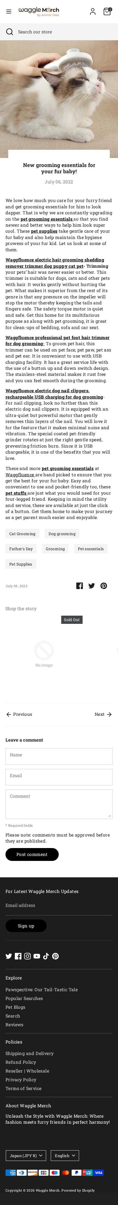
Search (12, 1016)
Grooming (55, 548)
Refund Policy (20, 1062)
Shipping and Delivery (29, 1053)
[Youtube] (36, 956)
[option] (41, 655)
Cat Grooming (22, 533)
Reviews (14, 1024)
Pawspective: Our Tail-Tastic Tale (41, 989)
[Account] (92, 9)
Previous (22, 714)
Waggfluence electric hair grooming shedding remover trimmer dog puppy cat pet (54, 263)
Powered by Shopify (78, 1190)
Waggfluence (20, 474)
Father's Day (21, 548)
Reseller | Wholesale (27, 1071)
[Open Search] (9, 32)
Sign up (26, 926)
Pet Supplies (20, 564)
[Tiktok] (46, 956)
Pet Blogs (15, 1007)
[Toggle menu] (8, 11)
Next (100, 714)
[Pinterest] (55, 956)
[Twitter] (8, 956)
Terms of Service (23, 1088)
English (62, 1155)
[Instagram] (27, 956)
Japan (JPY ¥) (23, 1155)
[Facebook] (18, 956)
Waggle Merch (48, 1190)
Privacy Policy (20, 1079)
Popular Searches (24, 998)
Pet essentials (91, 548)
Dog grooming (62, 533)
